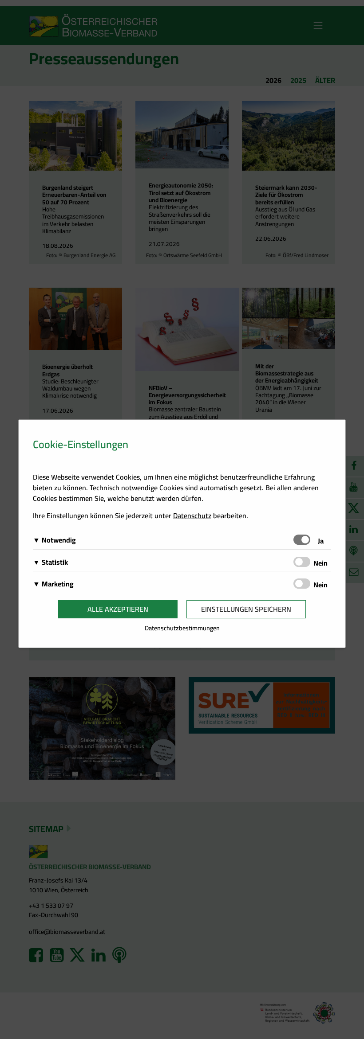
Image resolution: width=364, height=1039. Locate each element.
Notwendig (59, 540)
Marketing (58, 583)
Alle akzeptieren (117, 609)
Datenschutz (192, 515)
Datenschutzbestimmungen (182, 628)
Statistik (55, 562)
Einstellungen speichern (246, 609)
